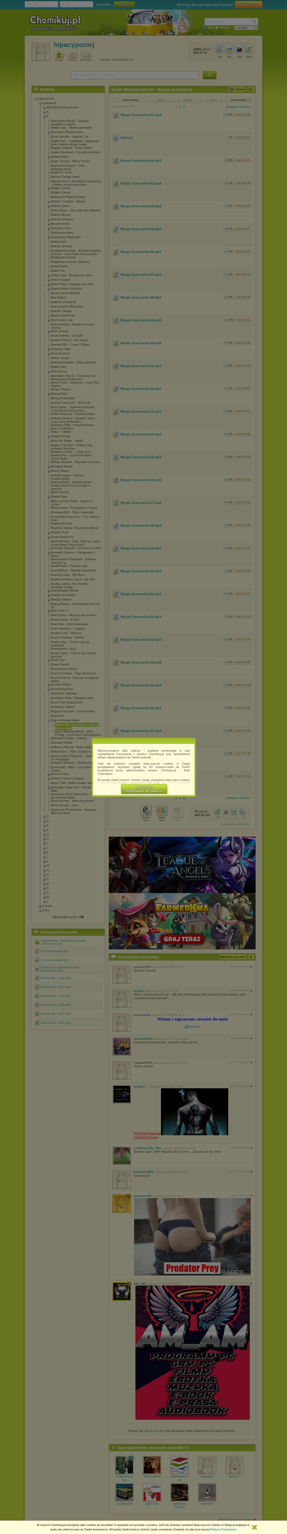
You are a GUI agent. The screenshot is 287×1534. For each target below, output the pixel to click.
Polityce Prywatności (223, 1529)
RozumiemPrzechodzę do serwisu (144, 789)
